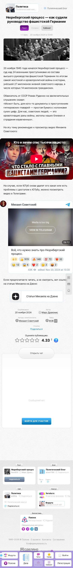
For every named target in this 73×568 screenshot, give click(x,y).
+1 (56, 320)
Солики (35, 28)
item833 (14, 472)
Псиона (32, 517)
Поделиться (36, 329)
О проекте (35, 539)
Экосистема (36, 513)
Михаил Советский (29, 320)
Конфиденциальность (36, 543)
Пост (24, 28)
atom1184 (50, 472)
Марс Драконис (50, 312)
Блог (54, 465)
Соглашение (58, 539)
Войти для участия (36, 421)
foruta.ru (50, 493)
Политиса (16, 493)
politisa (14, 496)
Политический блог (57, 8)
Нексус (54, 489)
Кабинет (47, 28)
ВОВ (51, 320)
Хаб (19, 489)
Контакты (46, 539)
